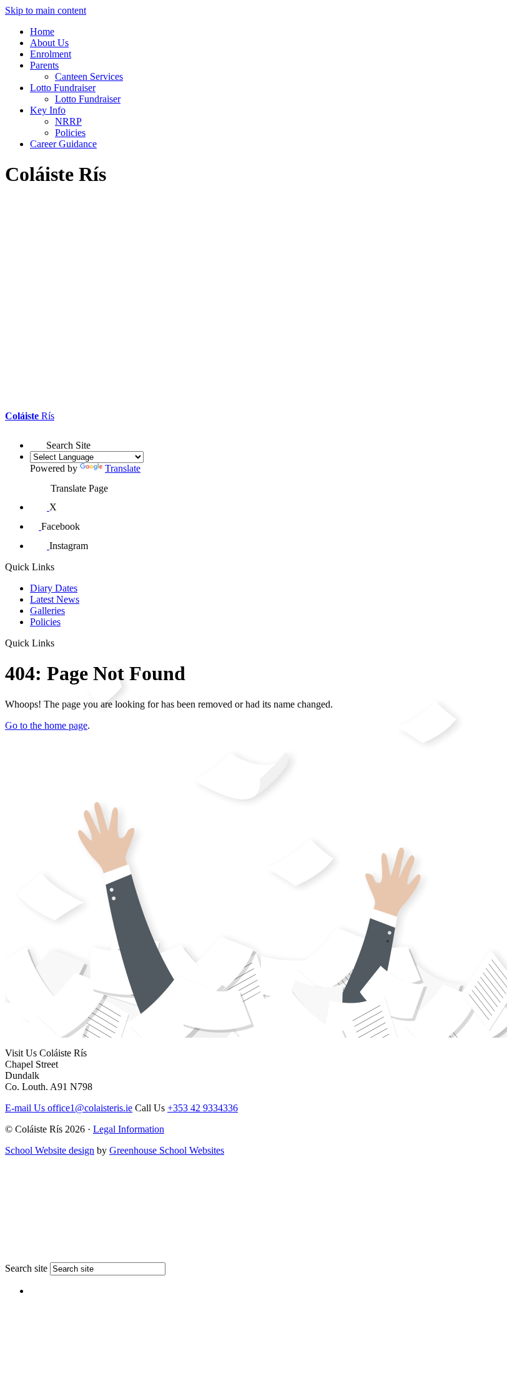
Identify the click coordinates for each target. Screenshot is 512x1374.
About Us (49, 42)
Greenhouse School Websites (166, 1150)
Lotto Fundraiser (63, 87)
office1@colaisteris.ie (68, 1108)
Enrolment (50, 54)
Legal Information (128, 1129)
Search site (26, 1268)
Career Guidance (63, 144)
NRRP (68, 121)
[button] (38, 440)
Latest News (54, 599)
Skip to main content (45, 10)
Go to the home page (46, 725)
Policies (70, 132)
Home (42, 31)
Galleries (47, 610)
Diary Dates (53, 588)
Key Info (48, 110)
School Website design (49, 1150)
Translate (122, 468)
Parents (44, 65)
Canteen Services (89, 76)
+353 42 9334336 (202, 1108)
